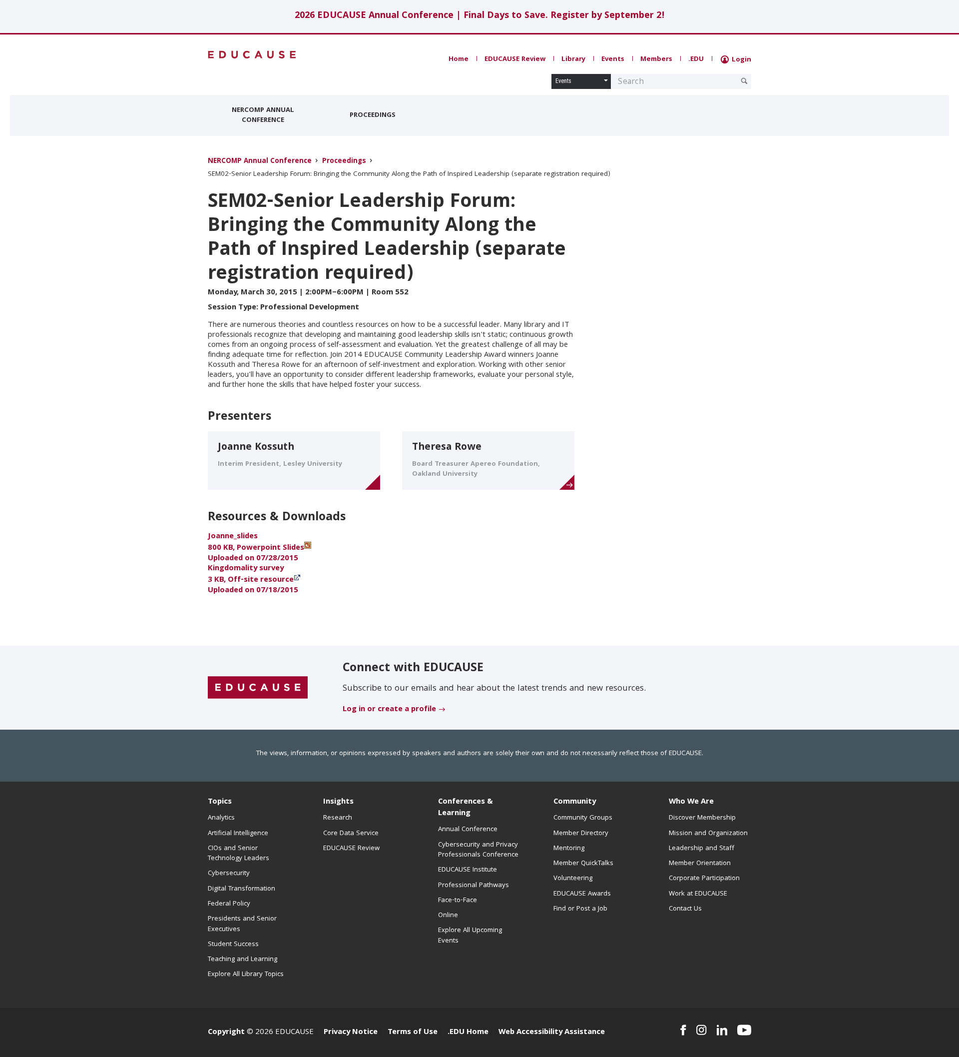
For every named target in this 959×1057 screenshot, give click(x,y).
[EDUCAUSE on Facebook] (683, 1030)
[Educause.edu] (258, 688)
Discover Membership (702, 818)
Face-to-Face (457, 900)
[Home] (252, 54)
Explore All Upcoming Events (470, 935)
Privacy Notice (351, 1032)
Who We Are (691, 802)
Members (656, 59)
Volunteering (572, 878)
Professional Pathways (473, 885)
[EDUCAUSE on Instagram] (701, 1030)
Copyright (226, 1032)
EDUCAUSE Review (514, 59)
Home (459, 59)
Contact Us (685, 909)
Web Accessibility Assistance (551, 1032)
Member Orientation (700, 863)
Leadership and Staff (701, 848)
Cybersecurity (229, 873)
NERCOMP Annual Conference (263, 115)
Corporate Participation (704, 878)
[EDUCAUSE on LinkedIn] (722, 1030)
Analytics (221, 818)
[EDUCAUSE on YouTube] (744, 1030)
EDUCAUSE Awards (582, 894)
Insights (338, 802)
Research (337, 818)
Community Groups (582, 818)
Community (574, 802)
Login (740, 59)
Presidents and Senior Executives (242, 924)
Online (448, 915)
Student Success (233, 944)
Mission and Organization (708, 833)
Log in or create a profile (389, 709)
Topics (220, 802)
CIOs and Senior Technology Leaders (238, 853)
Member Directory (580, 833)
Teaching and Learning (242, 959)
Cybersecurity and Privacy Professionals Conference (478, 850)
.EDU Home (468, 1032)
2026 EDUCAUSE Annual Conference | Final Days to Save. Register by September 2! (480, 16)
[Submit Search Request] (744, 81)
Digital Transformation (241, 889)
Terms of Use (413, 1032)
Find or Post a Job (580, 909)
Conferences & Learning (465, 808)
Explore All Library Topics (246, 974)
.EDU (696, 59)
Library (573, 59)
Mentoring (568, 848)
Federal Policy (229, 904)
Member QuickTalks (583, 863)
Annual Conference (467, 829)
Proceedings (373, 115)
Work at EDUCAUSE (698, 894)
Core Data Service (351, 833)
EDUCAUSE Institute (467, 870)
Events (612, 59)
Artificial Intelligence (238, 833)
